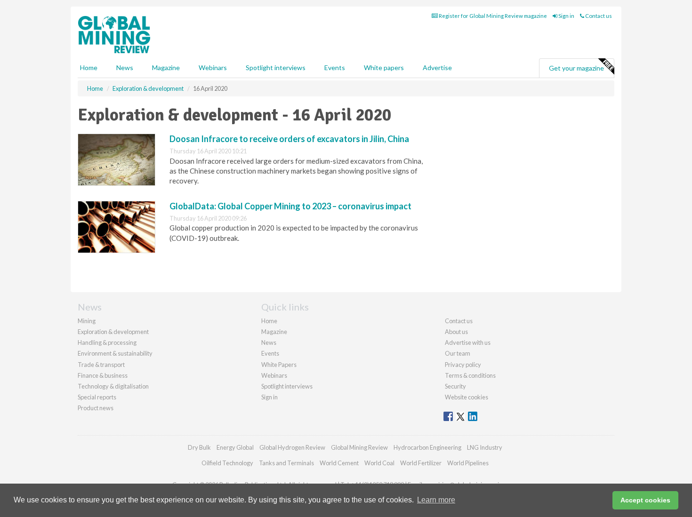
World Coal (379, 463)
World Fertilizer (421, 463)
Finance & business (103, 375)
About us (456, 331)
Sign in (565, 16)
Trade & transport (101, 364)
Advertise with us (468, 342)
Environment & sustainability (115, 353)
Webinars (213, 68)
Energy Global (235, 447)
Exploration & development (113, 331)
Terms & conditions (470, 375)
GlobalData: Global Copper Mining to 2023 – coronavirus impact (290, 206)
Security (455, 386)
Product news (95, 408)
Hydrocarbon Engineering (427, 447)
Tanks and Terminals (286, 463)
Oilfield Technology (227, 463)
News (268, 342)
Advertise (437, 68)
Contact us (598, 16)
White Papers (279, 364)
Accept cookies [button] (645, 500)
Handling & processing (107, 342)
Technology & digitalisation (113, 386)
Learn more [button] (436, 500)
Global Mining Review (359, 447)
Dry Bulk (199, 447)
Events (334, 68)
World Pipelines (468, 463)
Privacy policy (463, 364)
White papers (384, 68)
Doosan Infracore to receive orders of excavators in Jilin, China (289, 139)
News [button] (124, 68)
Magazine (166, 68)
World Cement (339, 463)
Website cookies (466, 397)
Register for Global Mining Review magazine (492, 16)
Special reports (97, 397)
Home (88, 68)
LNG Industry (484, 447)
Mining (87, 321)
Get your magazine (576, 68)
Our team (457, 353)
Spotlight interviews (276, 68)
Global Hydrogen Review (292, 447)
